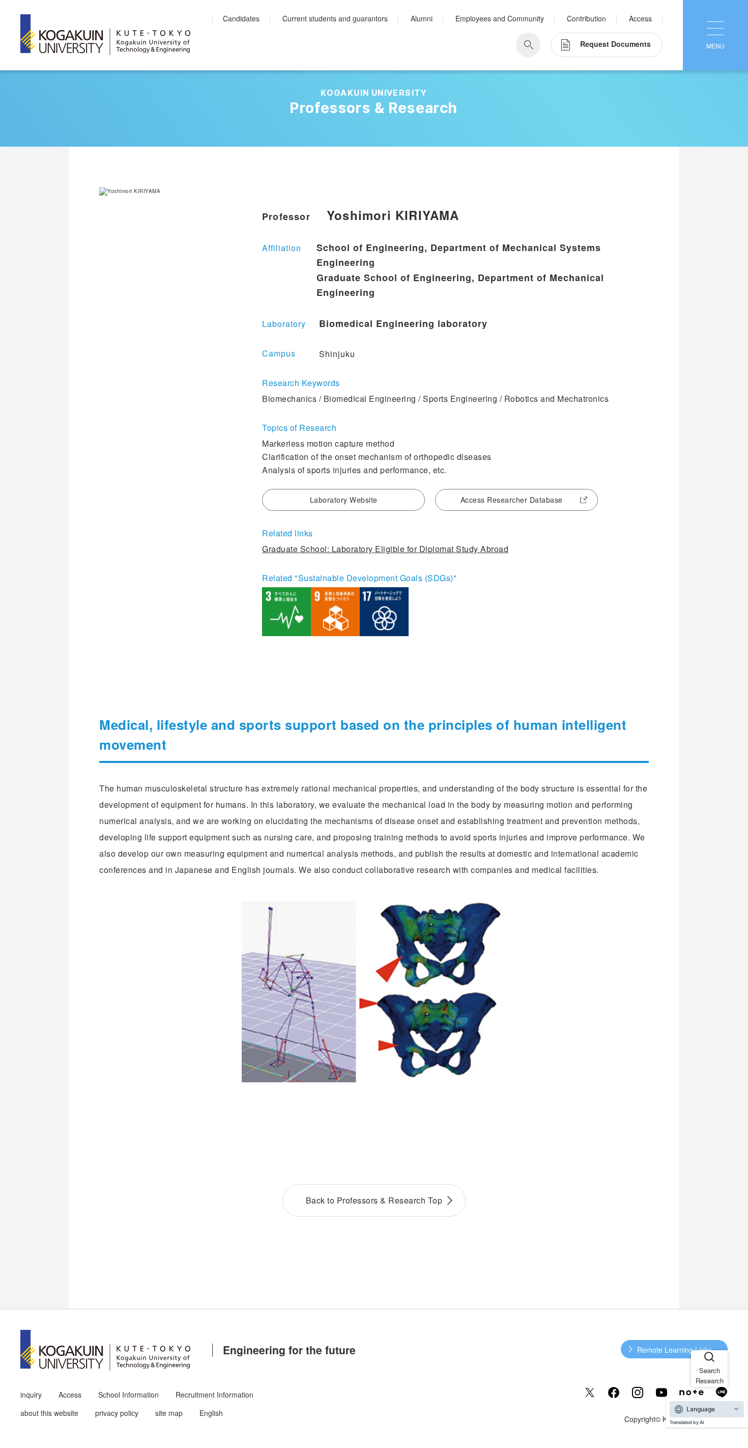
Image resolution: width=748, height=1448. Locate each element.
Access (640, 18)
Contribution (586, 18)
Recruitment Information (214, 1394)
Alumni (422, 18)
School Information (128, 1394)
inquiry (31, 1394)
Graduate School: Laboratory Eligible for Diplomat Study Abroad (385, 549)
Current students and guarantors (335, 18)
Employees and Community (499, 18)
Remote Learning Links (674, 1350)
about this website (49, 1413)
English (211, 1413)
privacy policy (116, 1413)
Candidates (241, 18)
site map (169, 1413)
